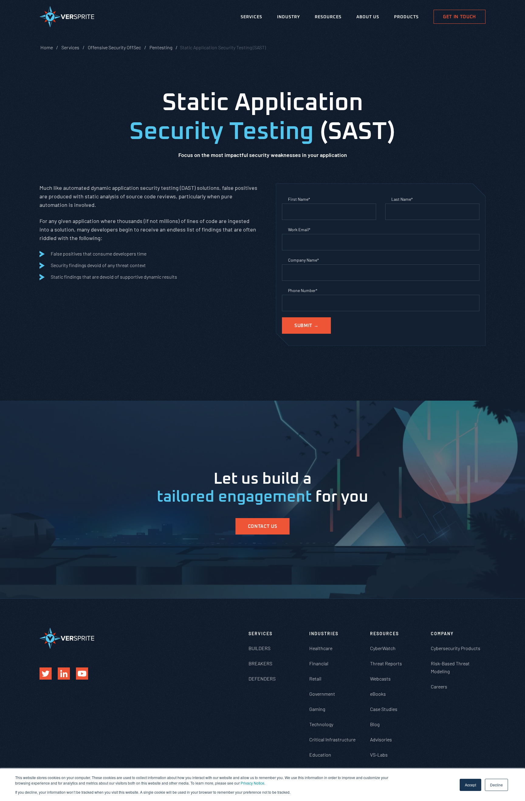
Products (406, 17)
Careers (439, 686)
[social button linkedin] (64, 673)
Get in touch (459, 17)
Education (320, 754)
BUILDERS (259, 648)
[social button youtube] (82, 673)
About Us (367, 17)
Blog (374, 724)
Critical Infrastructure (332, 739)
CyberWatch (383, 648)
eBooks (378, 694)
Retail (315, 678)
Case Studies (383, 709)
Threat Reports (386, 663)
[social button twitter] (45, 673)
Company (442, 633)
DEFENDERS (262, 678)
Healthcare (320, 648)
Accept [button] (470, 784)
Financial (318, 663)
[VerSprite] (66, 18)
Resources (328, 17)
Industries (323, 633)
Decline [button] (496, 784)
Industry (288, 17)
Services (251, 17)
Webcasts (380, 678)
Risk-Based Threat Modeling (450, 667)
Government (322, 694)
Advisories (381, 739)
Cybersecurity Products (455, 648)
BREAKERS (260, 663)
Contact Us (262, 526)
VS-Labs (379, 754)
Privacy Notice (252, 782)
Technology (321, 724)
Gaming (317, 709)
